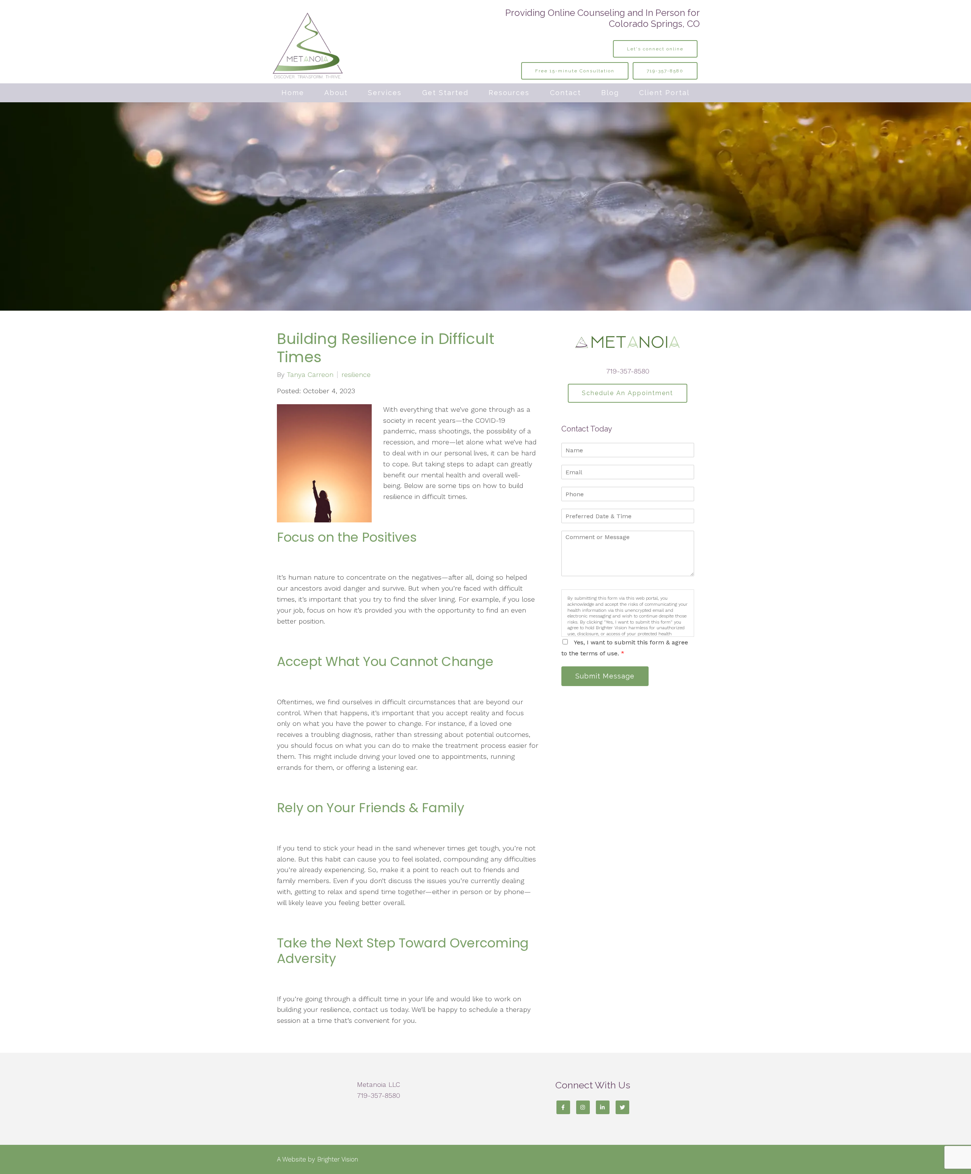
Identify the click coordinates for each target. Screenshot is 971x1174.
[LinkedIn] (603, 1107)
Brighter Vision (337, 1159)
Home (292, 93)
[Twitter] (622, 1107)
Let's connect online (655, 49)
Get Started (445, 93)
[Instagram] (583, 1107)
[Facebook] (563, 1107)
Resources (509, 93)
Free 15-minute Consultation (574, 70)
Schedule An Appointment (627, 393)
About (336, 93)
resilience (356, 374)
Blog (610, 93)
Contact (565, 93)
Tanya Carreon (310, 374)
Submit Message (605, 676)
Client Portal (664, 93)
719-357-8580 (665, 70)
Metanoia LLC (378, 1084)
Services (385, 93)
